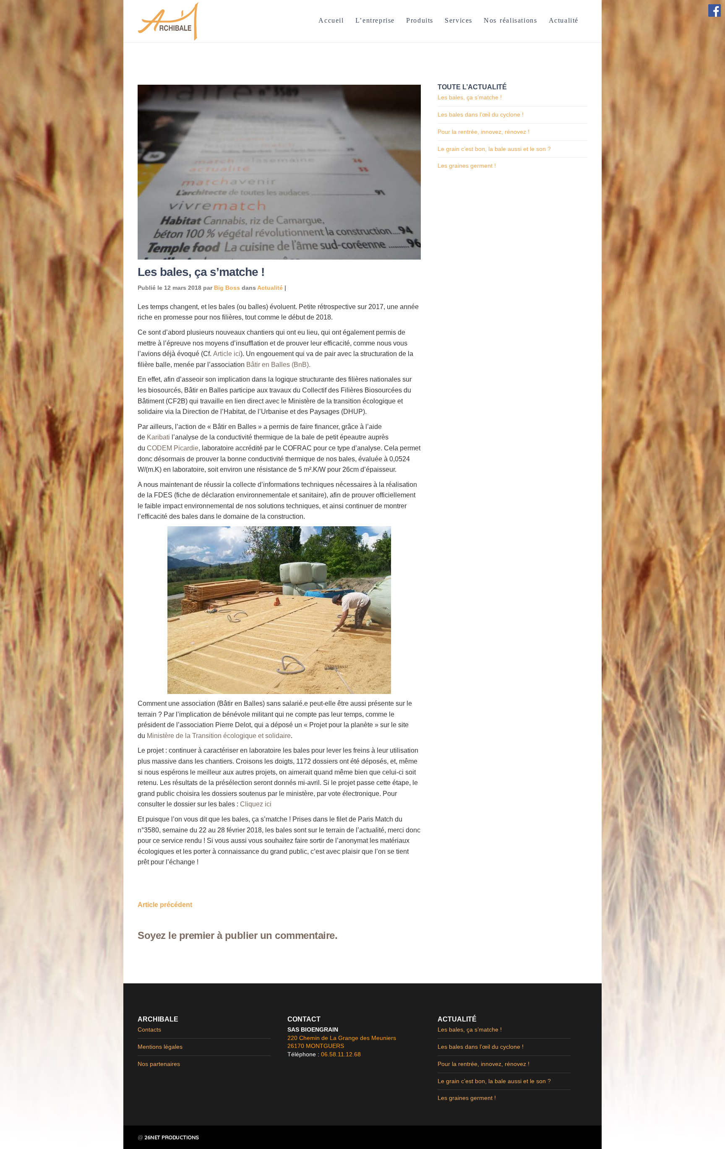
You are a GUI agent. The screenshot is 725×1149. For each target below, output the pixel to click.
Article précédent (165, 904)
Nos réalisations (510, 20)
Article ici (226, 353)
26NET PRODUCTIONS (171, 1137)
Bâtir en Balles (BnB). (278, 364)
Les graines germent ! (467, 165)
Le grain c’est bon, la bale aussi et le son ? (494, 149)
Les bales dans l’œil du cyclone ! (481, 114)
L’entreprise (375, 20)
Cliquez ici (255, 804)
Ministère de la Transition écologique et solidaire (219, 735)
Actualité (564, 20)
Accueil (331, 20)
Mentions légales (160, 1046)
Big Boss (227, 287)
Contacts (149, 1029)
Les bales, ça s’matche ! (470, 97)
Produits (419, 20)
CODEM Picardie (172, 448)
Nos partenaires (159, 1064)
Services (458, 20)
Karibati (158, 437)
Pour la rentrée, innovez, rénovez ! (483, 131)
